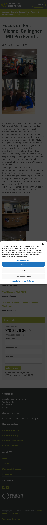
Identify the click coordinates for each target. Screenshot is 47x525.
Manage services (23, 260)
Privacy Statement (28, 281)
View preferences (23, 277)
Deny (23, 270)
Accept (23, 264)
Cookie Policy (16, 281)
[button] (43, 244)
